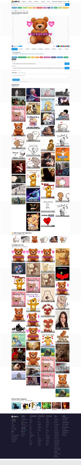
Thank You (39, 422)
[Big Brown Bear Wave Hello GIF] (48, 352)
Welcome (39, 444)
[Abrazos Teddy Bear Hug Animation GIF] (19, 129)
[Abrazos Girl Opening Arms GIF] (62, 155)
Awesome (47, 430)
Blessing (47, 440)
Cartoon (31, 422)
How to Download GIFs (15, 435)
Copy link (13, 61)
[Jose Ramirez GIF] (39, 8)
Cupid (47, 419)
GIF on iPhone (64, 419)
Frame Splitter (56, 432)
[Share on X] (58, 46)
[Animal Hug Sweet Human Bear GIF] (33, 371)
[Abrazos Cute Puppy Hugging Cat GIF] (33, 109)
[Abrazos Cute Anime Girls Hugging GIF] (48, 118)
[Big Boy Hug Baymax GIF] (33, 346)
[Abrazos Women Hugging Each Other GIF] (48, 175)
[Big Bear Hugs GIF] (19, 255)
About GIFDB (14, 421)
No (38, 432)
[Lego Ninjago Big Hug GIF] (19, 355)
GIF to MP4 (56, 427)
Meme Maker (56, 435)
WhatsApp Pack (56, 441)
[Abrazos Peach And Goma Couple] (16, 239)
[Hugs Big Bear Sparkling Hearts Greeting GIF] (33, 320)
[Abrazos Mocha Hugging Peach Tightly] (62, 239)
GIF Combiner (56, 433)
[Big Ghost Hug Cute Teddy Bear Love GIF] (48, 380)
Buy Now (47, 443)
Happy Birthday (32, 435)
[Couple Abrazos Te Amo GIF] (62, 92)
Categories (24, 1)
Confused (39, 430)
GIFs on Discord (65, 425)
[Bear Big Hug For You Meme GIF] (19, 315)
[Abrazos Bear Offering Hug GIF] (48, 190)
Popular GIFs (14, 441)
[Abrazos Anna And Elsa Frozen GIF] (33, 95)
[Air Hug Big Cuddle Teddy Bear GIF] (33, 359)
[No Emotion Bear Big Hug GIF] (48, 295)
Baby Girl (47, 435)
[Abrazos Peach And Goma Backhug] (44, 239)
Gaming (31, 433)
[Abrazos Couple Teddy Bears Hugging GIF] (33, 222)
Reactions (36, 1)
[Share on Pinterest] (62, 46)
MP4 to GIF (56, 422)
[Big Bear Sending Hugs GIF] (62, 288)
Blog (12, 423)
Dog (30, 430)
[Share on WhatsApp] (60, 46)
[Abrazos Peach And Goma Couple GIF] (62, 126)
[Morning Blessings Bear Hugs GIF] (62, 381)
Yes (38, 433)
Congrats (39, 438)
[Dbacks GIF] (30, 8)
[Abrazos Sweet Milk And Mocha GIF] (62, 182)
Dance (31, 427)
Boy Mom (47, 441)
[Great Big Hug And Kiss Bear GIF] (48, 340)
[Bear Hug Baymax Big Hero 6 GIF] (19, 366)
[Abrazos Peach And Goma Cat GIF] (33, 162)
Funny (30, 432)
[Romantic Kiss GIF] (65, 8)
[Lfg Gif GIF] (34, 8)
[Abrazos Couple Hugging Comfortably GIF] (48, 159)
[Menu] (68, 1)
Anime (31, 419)
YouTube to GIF (56, 444)
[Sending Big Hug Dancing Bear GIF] (62, 336)
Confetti (47, 425)
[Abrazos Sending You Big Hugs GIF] (19, 114)
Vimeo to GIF (56, 446)
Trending (43, 1)
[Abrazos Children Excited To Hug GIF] (19, 189)
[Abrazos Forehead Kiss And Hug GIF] (19, 179)
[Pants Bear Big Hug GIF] (62, 274)
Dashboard (23, 434)
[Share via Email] (68, 46)
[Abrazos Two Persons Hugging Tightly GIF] (19, 200)
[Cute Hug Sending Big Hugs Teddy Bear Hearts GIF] (33, 285)
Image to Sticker (56, 440)
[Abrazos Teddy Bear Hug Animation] (34, 239)
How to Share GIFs (14, 436)
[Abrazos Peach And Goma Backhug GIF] (33, 136)
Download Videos (65, 430)
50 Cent (47, 444)
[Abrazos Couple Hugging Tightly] (53, 239)
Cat (30, 424)
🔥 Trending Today (24, 422)
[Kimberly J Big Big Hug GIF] (62, 320)
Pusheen (31, 443)
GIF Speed (56, 430)
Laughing (39, 424)
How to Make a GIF (15, 438)
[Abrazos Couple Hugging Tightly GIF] (33, 207)
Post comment (16, 79)
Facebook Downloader (56, 456)
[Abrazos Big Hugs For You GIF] (48, 104)
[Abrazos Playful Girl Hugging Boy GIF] (62, 113)
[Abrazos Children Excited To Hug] (25, 239)
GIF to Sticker (56, 438)
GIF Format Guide (65, 427)
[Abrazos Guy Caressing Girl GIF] (48, 144)
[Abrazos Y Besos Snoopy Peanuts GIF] (19, 154)
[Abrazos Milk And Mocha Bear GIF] (62, 195)
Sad (38, 419)
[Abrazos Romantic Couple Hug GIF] (19, 167)
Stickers (30, 1)
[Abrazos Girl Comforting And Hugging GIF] (19, 101)
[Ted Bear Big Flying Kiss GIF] (62, 353)
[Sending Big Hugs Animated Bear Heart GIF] (19, 299)
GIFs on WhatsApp (65, 424)
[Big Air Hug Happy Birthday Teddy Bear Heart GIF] (48, 364)
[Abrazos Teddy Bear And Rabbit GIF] (48, 92)
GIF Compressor (56, 424)
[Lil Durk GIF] (45, 8)
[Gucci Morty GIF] (25, 8)
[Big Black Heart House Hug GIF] (19, 327)
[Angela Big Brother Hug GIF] (33, 381)
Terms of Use (14, 429)
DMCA (13, 426)
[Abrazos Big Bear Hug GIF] (33, 178)
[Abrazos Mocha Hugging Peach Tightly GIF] (19, 143)
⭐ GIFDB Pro (23, 431)
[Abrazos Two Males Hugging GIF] (62, 169)
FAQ (12, 433)
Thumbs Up (39, 427)
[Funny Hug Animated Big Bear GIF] (62, 303)
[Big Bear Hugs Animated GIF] (33, 270)
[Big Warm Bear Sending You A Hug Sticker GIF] (48, 310)
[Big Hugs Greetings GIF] (62, 368)
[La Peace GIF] (20, 8)
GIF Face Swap (56, 419)
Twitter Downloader (57, 449)
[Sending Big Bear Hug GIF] (62, 257)
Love (30, 438)
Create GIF (56, 1)
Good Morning (40, 440)
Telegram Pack (56, 443)
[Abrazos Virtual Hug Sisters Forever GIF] (62, 140)
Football (47, 424)
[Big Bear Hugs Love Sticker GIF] (33, 334)
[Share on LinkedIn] (67, 46)
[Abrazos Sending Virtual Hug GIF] (48, 205)
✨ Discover (23, 424)
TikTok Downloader (57, 448)
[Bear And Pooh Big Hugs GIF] (48, 280)
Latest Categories (24, 419)
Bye (38, 435)
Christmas (47, 422)
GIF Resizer (56, 425)
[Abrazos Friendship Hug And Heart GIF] (33, 122)
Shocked (39, 443)
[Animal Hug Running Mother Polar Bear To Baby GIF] (19, 375)
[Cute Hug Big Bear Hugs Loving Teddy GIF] (48, 255)
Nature (31, 441)
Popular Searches (24, 425)
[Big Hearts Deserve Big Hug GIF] (19, 340)
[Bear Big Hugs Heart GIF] (48, 325)
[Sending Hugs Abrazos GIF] (48, 220)
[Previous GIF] (13, 30)
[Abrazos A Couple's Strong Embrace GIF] (19, 92)
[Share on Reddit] (65, 46)
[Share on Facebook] (56, 46)
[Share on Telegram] (63, 46)
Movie (31, 440)
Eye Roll (39, 441)
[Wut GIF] (52, 8)
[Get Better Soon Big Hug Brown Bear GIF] (33, 303)
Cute (30, 425)
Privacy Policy (14, 428)
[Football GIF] (60, 8)
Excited (39, 425)
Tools (48, 1)
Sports (31, 444)
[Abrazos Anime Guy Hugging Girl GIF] (62, 101)
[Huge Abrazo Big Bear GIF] (19, 283)
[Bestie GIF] (49, 8)
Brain (47, 432)
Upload (61, 1)
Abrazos (15, 10)
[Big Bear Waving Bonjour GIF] (62, 393)
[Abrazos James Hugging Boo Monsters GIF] (33, 195)
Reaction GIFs (64, 435)
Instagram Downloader (56, 452)
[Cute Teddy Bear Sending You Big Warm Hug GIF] (48, 268)
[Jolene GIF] (55, 8)
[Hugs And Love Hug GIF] (62, 210)
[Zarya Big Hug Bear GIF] (19, 268)
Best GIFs (64, 433)
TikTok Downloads (65, 432)
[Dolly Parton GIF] (14, 8)
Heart (47, 427)
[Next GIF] (68, 30)
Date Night (47, 438)
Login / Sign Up (23, 429)
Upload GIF (23, 432)
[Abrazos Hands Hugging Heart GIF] (33, 149)
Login (65, 1)
